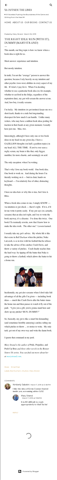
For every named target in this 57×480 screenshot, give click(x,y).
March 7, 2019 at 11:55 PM (32, 398)
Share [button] (6, 367)
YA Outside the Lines (18, 10)
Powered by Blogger (31, 471)
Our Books (31, 22)
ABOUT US (18, 22)
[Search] (51, 4)
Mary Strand (34, 371)
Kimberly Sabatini (21, 384)
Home (7, 22)
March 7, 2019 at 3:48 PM (41, 385)
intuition (25, 371)
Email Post (15, 367)
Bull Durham (15, 371)
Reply (15, 413)
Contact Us (45, 22)
